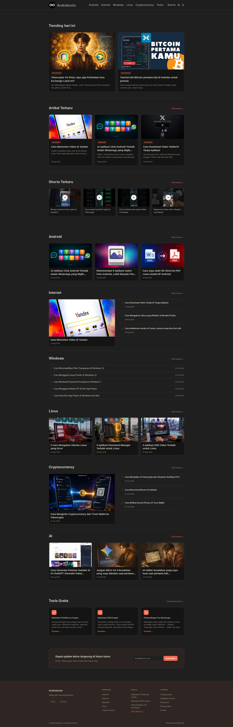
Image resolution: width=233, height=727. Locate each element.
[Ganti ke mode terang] (182, 5)
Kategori (106, 690)
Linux (129, 4)
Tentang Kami (166, 694)
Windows (118, 4)
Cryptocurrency (145, 4)
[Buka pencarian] (178, 5)
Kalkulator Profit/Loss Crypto (140, 695)
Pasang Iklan (165, 706)
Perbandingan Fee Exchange (139, 706)
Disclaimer (164, 702)
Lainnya (164, 690)
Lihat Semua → (137, 711)
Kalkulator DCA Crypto (140, 701)
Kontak (163, 710)
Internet (105, 4)
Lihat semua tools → (175, 601)
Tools (160, 4)
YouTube (63, 702)
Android (93, 4)
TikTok (53, 702)
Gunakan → (56, 631)
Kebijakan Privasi (167, 698)
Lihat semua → (177, 109)
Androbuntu (66, 5)
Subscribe (170, 658)
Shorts (172, 4)
